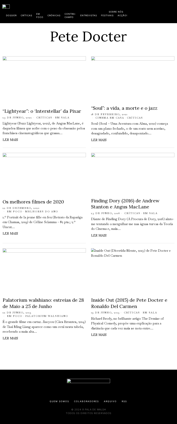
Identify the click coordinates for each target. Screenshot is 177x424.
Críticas (44, 117)
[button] (173, 11)
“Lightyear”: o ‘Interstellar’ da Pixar (42, 111)
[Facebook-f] (133, 10)
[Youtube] (160, 10)
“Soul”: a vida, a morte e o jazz (124, 108)
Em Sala (62, 117)
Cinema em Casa (109, 117)
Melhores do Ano (41, 211)
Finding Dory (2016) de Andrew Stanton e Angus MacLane (125, 204)
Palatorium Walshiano (46, 316)
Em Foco (14, 211)
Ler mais (10, 140)
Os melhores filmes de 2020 (33, 202)
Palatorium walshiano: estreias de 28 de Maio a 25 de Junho (43, 303)
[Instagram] (147, 10)
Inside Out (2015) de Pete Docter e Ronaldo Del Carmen (129, 303)
